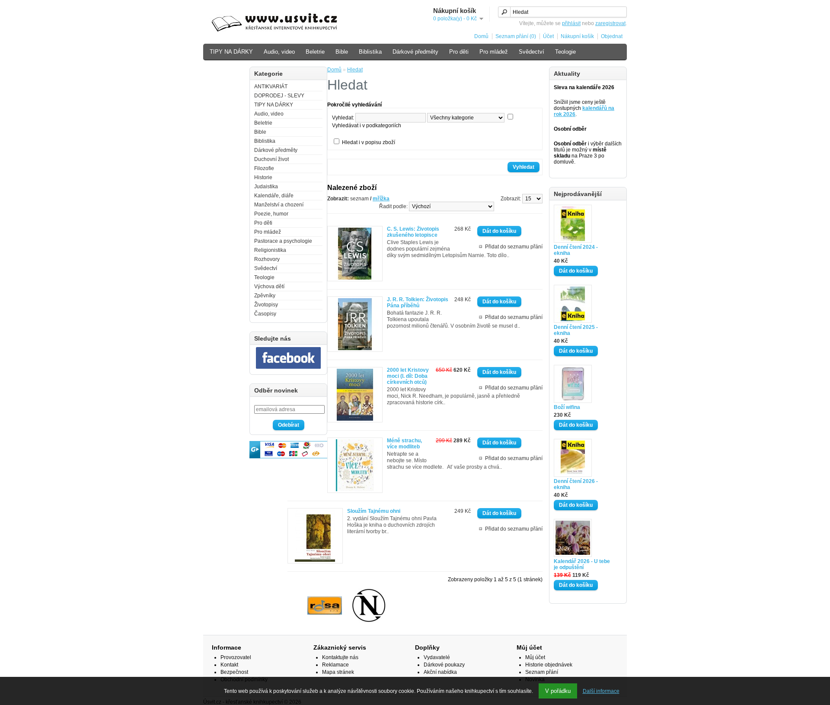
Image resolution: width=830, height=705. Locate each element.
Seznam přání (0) (515, 36)
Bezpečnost (234, 672)
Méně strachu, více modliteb (404, 444)
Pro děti (459, 51)
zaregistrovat (610, 23)
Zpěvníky (264, 296)
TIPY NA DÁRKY (231, 51)
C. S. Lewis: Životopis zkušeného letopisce (413, 232)
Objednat (611, 36)
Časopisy (265, 314)
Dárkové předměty (415, 51)
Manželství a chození (278, 205)
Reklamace (335, 665)
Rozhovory (267, 259)
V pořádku (558, 691)
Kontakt (229, 665)
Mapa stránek (338, 672)
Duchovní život (271, 159)
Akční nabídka (440, 672)
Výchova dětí (226, 70)
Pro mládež (493, 51)
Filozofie (264, 168)
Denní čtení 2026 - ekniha (576, 484)
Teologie (565, 51)
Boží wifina (567, 407)
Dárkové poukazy (444, 665)
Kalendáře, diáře (274, 196)
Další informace (601, 691)
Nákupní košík (577, 36)
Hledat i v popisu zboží (368, 142)
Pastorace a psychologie (283, 241)
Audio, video (279, 51)
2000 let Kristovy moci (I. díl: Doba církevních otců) (408, 376)
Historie (263, 177)
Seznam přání (541, 672)
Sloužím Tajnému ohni (373, 511)
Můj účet (535, 657)
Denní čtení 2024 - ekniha (576, 250)
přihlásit (571, 23)
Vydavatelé (437, 657)
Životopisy (266, 305)
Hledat (355, 70)
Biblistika (370, 51)
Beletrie (315, 51)
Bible (341, 51)
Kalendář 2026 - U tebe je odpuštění (582, 564)
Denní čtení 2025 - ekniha (576, 330)
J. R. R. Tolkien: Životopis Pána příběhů (417, 302)
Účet (548, 36)
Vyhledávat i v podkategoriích (366, 125)
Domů (481, 36)
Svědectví (531, 51)
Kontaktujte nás (340, 657)
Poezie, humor (271, 214)
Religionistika (270, 250)
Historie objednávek (548, 665)
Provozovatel (235, 657)
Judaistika (266, 186)
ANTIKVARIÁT (270, 87)
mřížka (381, 199)
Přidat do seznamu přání (514, 247)
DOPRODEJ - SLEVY (279, 96)
